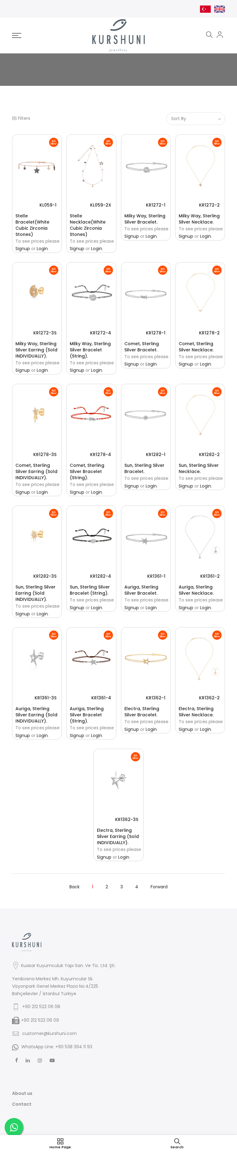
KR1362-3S (126, 819)
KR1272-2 (209, 205)
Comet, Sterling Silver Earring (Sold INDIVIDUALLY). (36, 471)
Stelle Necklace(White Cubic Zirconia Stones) (88, 225)
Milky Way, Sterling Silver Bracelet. (144, 219)
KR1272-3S (44, 333)
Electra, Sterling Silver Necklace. (196, 712)
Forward (159, 887)
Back (74, 887)
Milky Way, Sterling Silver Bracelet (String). (90, 350)
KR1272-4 (100, 333)
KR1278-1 (155, 333)
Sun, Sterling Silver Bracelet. (144, 468)
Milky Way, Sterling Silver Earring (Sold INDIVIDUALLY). (36, 350)
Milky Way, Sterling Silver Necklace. (199, 219)
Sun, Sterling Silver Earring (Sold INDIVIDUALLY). (35, 593)
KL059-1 (48, 205)
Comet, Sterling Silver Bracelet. (141, 347)
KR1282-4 (100, 576)
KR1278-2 (209, 333)
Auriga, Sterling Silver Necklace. (196, 590)
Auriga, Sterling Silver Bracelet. (141, 590)
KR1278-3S (44, 454)
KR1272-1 (155, 205)
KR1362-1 (155, 698)
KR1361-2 (210, 576)
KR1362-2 (209, 698)
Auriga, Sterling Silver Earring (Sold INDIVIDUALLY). (36, 715)
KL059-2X (100, 205)
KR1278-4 (100, 454)
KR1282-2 (209, 454)
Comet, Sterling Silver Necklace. (196, 347)
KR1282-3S (44, 576)
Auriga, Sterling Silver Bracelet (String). (87, 715)
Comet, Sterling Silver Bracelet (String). (87, 471)
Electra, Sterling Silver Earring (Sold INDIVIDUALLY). (118, 836)
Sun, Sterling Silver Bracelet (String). (90, 590)
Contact (21, 1104)
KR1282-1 (155, 454)
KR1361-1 (156, 576)
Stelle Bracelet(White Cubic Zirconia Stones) (32, 225)
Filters (24, 118)
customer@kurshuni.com (49, 1033)
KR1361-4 (101, 698)
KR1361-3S (45, 698)
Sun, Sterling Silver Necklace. (199, 468)
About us (22, 1093)
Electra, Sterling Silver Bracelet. (141, 712)
